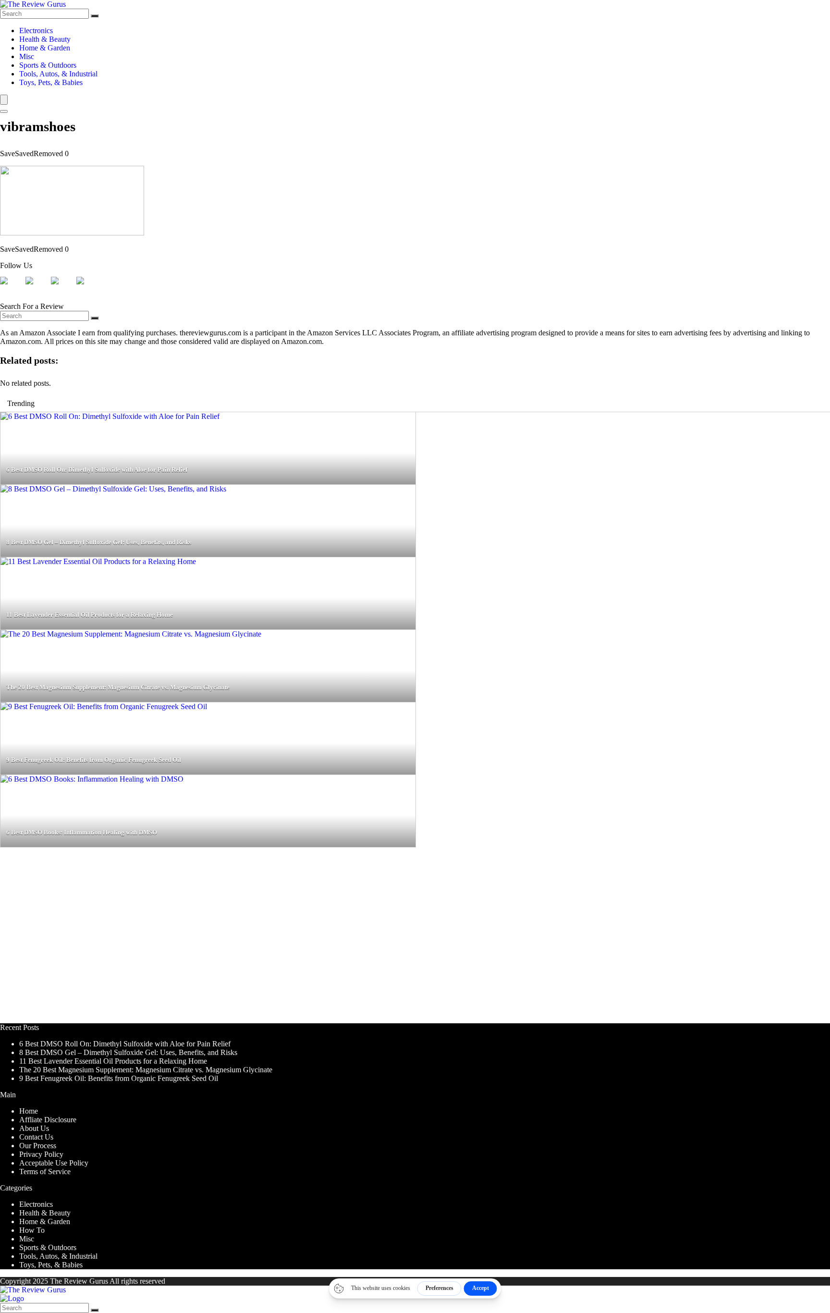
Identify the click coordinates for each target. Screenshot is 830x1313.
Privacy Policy (41, 1154)
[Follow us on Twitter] (37, 288)
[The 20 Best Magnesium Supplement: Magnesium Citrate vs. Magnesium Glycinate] (130, 634)
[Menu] (4, 100)
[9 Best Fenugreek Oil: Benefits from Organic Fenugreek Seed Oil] (103, 706)
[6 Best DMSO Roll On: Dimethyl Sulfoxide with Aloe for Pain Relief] (110, 416)
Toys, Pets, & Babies (51, 82)
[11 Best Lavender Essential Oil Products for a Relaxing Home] (98, 561)
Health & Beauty (45, 39)
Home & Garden (44, 48)
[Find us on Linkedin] (62, 288)
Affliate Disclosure (47, 1120)
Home (28, 1111)
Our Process (37, 1145)
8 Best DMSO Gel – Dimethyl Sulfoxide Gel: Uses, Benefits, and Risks (128, 1052)
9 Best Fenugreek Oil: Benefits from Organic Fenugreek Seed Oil (118, 1078)
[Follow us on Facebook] (11, 288)
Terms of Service (45, 1171)
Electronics (36, 30)
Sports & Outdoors (47, 65)
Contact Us (36, 1137)
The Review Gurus (79, 1281)
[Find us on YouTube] (87, 288)
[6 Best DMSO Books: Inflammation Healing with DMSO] (91, 779)
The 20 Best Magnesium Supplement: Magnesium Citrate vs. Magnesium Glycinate (145, 1070)
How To (32, 1230)
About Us (34, 1128)
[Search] (94, 15)
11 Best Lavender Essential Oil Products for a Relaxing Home (113, 1061)
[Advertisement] (288, 939)
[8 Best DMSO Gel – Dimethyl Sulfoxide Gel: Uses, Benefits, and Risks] (113, 489)
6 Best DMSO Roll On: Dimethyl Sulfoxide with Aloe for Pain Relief (125, 1044)
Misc (26, 56)
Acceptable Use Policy (53, 1163)
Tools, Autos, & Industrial (58, 74)
